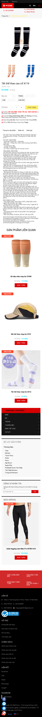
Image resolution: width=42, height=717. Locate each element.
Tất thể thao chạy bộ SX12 (21, 392)
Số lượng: (5, 107)
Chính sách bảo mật (8, 662)
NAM (6, 415)
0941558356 (30, 9)
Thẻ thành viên (6, 637)
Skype (4, 680)
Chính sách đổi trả (7, 654)
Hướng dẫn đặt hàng (8, 624)
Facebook (5, 671)
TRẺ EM (7, 422)
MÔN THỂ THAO (10, 428)
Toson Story (9, 455)
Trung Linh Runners (11, 472)
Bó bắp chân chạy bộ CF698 (21, 276)
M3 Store (8, 697)
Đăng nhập (6, 1)
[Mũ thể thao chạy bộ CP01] (21, 312)
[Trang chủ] (8, 5)
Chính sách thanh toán (9, 646)
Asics (7, 460)
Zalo (3, 675)
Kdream (7, 453)
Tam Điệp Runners (11, 470)
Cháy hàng (31, 107)
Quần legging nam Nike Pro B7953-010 (21, 549)
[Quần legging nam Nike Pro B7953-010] (21, 524)
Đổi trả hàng (5, 633)
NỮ (6, 418)
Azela (7, 458)
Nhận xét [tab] (21, 130)
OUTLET (8, 432)
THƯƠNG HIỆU (9, 425)
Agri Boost (8, 463)
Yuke (6, 450)
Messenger (5, 684)
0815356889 (9, 10)
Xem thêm (21, 285)
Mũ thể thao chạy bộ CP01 (21, 334)
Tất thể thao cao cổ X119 (15, 83)
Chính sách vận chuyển (9, 650)
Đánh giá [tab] (29, 130)
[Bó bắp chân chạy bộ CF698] (21, 254)
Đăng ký (14, 1)
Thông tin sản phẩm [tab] (9, 130)
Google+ (4, 688)
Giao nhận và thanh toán (9, 629)
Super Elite (8, 465)
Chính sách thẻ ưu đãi (9, 658)
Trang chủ (5, 16)
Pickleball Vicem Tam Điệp (13, 468)
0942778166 (30, 12)
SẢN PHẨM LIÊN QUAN (21, 230)
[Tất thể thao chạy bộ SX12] (21, 369)
